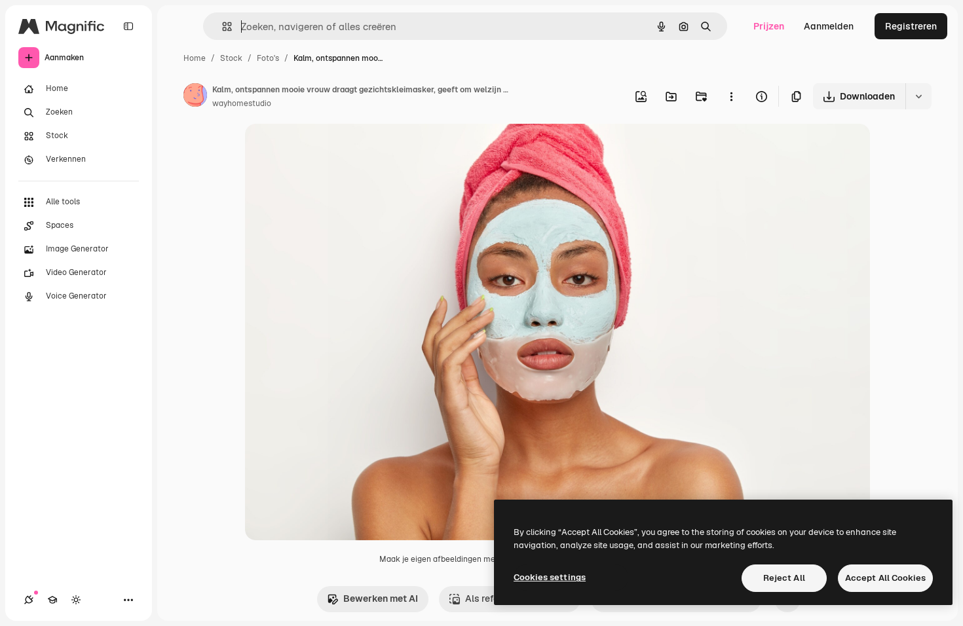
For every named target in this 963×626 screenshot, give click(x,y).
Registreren (911, 26)
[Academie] (52, 599)
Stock (231, 58)
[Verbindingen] (28, 599)
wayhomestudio (241, 103)
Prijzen (768, 26)
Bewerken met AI (380, 598)
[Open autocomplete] (222, 26)
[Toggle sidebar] (128, 26)
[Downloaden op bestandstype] (918, 96)
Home (194, 58)
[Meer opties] (731, 96)
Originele (331, 149)
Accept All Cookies (885, 577)
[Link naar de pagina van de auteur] (195, 97)
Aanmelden (829, 26)
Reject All (784, 577)
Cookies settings (550, 577)
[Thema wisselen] (76, 599)
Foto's (268, 58)
